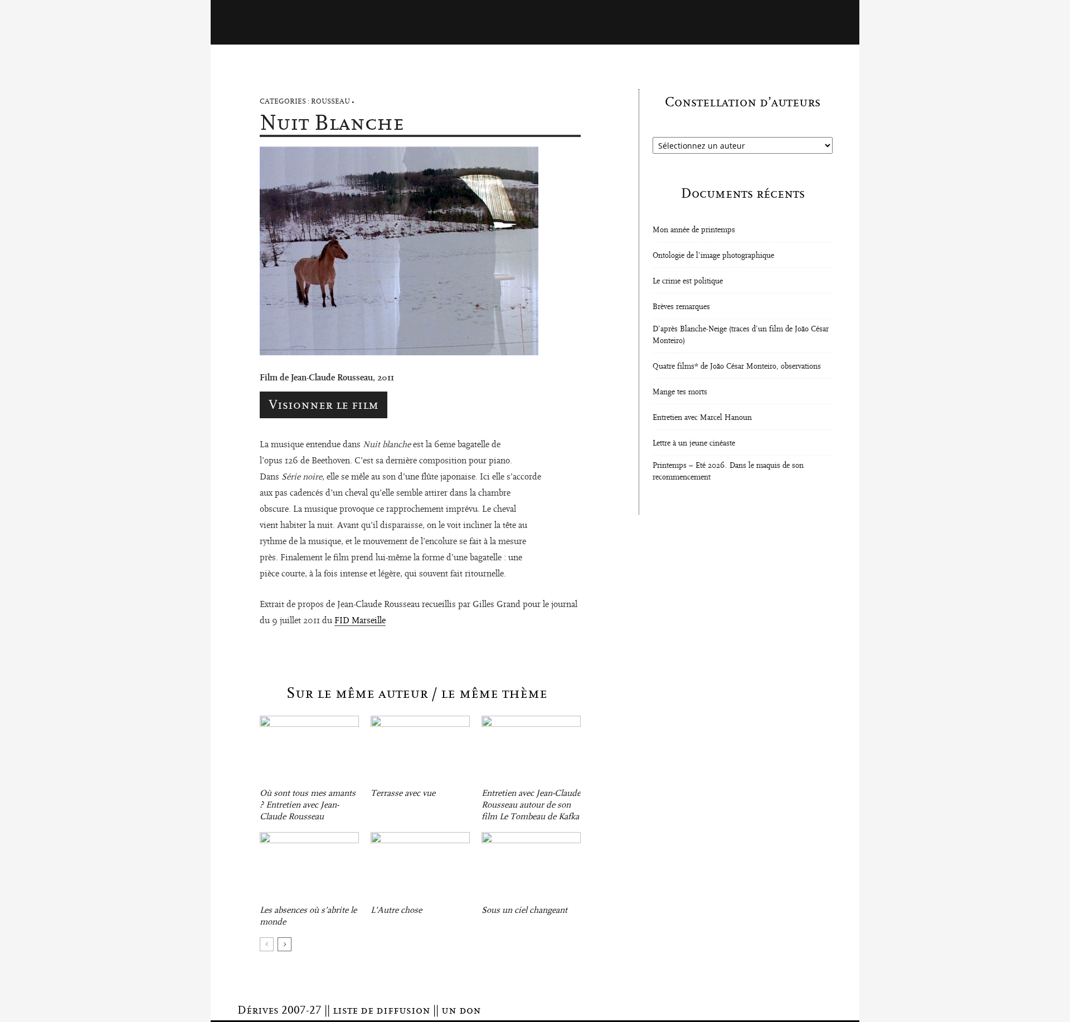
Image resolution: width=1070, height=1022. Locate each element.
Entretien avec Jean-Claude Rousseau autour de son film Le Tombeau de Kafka (531, 804)
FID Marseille (360, 620)
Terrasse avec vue (403, 793)
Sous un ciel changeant (524, 910)
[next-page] (284, 944)
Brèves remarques (681, 306)
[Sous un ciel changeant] (531, 866)
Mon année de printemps (694, 230)
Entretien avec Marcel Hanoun (702, 417)
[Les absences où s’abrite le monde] (309, 866)
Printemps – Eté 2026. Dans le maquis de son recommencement (728, 471)
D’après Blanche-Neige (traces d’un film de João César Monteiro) (741, 335)
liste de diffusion (381, 1010)
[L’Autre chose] (420, 866)
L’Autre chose (396, 910)
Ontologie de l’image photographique (713, 255)
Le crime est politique (688, 281)
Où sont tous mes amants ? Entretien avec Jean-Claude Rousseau (308, 804)
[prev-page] (267, 944)
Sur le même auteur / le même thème (416, 693)
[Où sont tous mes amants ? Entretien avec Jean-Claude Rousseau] (309, 750)
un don (461, 1010)
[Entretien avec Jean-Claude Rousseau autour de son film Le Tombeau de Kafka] (531, 750)
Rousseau (330, 101)
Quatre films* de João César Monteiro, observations (737, 366)
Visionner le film (323, 405)
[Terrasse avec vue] (420, 750)
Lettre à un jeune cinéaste (694, 443)
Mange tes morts (680, 392)
